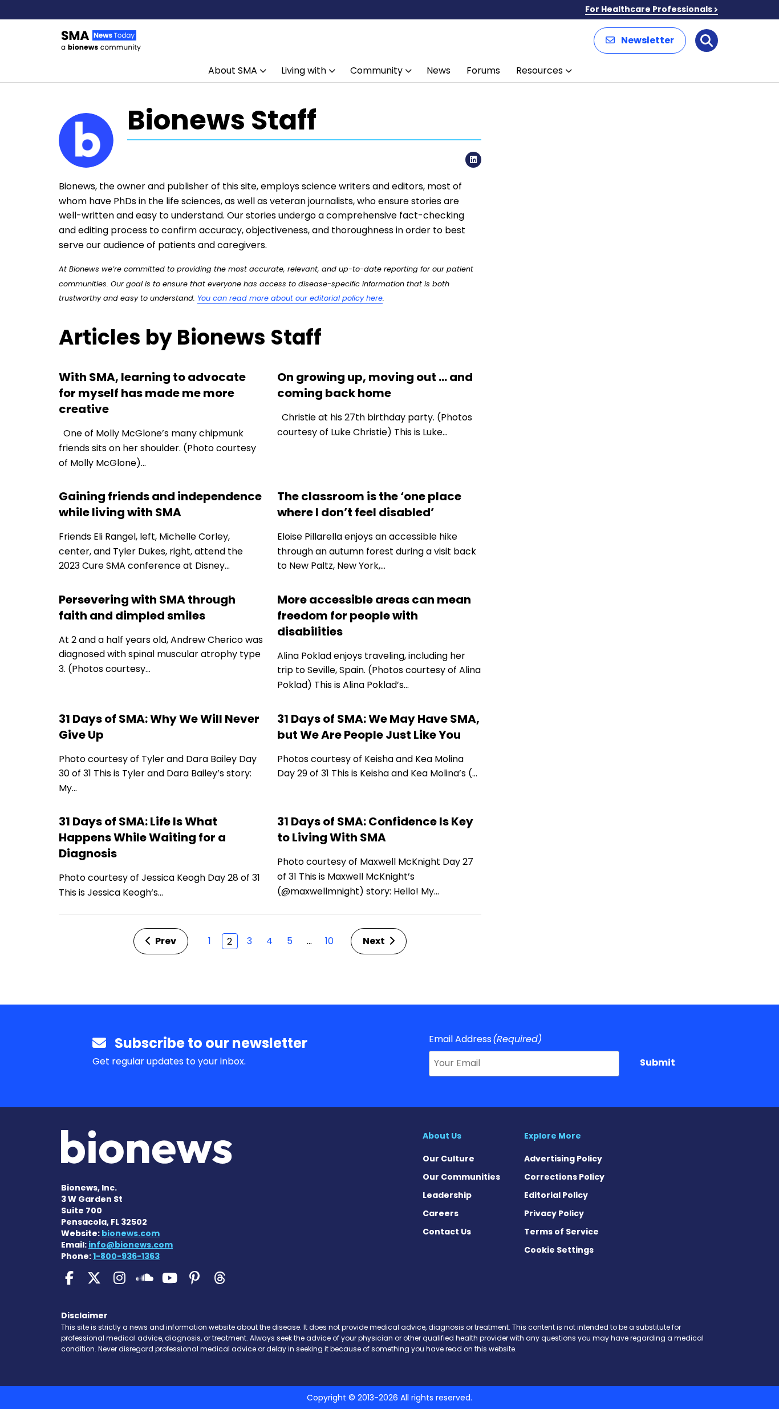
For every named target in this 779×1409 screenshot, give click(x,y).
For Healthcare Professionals (648, 9)
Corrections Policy (564, 1177)
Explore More (552, 1135)
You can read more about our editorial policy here (290, 298)
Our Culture (448, 1158)
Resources (539, 70)
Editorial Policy (556, 1195)
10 (329, 941)
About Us (442, 1135)
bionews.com (131, 1233)
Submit (657, 1062)
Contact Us (447, 1231)
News (439, 70)
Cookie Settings (559, 1250)
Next (375, 941)
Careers (441, 1213)
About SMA (232, 70)
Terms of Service (561, 1231)
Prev (164, 941)
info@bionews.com (130, 1244)
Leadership (447, 1195)
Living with (303, 70)
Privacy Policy (554, 1213)
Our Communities (461, 1177)
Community (376, 70)
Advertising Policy (563, 1158)
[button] (640, 40)
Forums (483, 70)
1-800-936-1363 (126, 1256)
